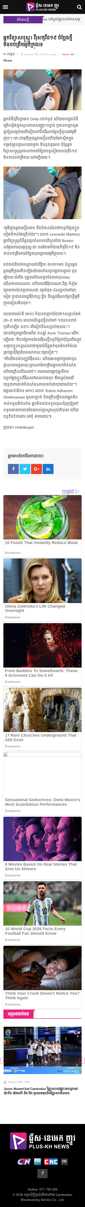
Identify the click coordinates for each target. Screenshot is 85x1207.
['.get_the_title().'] (42, 1050)
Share (7, 61)
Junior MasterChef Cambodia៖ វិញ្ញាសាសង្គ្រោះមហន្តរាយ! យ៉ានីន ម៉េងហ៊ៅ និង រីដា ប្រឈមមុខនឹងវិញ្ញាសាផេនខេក (40, 1091)
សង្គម (11, 54)
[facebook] (42, 1173)
